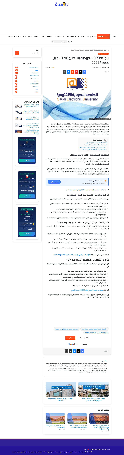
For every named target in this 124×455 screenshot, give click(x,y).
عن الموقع (80, 452)
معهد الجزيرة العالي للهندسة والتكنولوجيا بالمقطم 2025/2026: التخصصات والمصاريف (31, 125)
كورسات (36, 36)
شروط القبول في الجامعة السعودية (96, 332)
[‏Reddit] (72, 72)
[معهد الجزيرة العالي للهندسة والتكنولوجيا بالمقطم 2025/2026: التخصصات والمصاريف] (18, 125)
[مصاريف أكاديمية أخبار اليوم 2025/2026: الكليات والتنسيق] (18, 119)
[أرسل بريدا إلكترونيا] (103, 67)
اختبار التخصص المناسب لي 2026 (35, 452)
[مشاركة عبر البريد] (70, 351)
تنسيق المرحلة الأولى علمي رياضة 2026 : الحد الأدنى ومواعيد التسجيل (31, 112)
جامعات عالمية (71, 36)
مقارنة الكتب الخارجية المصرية (20, 452)
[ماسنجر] (68, 72)
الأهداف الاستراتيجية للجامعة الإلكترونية (94, 329)
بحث (17, 53)
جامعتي (86, 449)
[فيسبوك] (84, 72)
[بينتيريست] (76, 72)
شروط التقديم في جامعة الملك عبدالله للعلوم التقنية (72, 254)
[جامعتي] (62, 4)
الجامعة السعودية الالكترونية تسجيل (96, 143)
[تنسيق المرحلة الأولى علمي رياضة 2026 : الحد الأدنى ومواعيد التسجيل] (18, 112)
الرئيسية (113, 36)
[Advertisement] (62, 20)
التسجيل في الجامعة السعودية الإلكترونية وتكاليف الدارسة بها (84, 189)
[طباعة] (64, 72)
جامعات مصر (81, 36)
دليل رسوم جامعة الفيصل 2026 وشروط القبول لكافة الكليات (78, 426)
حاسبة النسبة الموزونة (14, 36)
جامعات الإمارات (91, 36)
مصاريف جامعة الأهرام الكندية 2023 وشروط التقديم (87, 290)
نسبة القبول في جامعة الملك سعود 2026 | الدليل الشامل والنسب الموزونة (101, 427)
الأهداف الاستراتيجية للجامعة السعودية (96, 145)
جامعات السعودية (103, 36)
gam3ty (105, 67)
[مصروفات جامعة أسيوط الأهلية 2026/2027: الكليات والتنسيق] (18, 106)
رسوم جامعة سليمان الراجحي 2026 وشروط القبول (55, 426)
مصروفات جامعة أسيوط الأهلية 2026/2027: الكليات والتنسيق (31, 105)
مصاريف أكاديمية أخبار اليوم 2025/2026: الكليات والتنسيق (32, 118)
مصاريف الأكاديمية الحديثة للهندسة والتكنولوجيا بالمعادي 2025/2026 (32, 132)
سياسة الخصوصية (68, 452)
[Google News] (73, 344)
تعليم (29, 36)
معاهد (43, 36)
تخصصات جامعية (60, 36)
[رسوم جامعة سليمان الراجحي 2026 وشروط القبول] (55, 418)
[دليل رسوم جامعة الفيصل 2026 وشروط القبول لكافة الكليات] (77, 418)
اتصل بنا (75, 452)
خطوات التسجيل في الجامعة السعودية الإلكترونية (93, 147)
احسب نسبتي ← (54, 182)
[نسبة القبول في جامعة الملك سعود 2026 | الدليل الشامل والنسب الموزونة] (99, 418)
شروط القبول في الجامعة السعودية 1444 (95, 150)
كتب (24, 36)
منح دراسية (50, 36)
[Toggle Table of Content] (105, 140)
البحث (37, 50)
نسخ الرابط (70, 338)
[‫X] (80, 72)
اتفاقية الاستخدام (59, 452)
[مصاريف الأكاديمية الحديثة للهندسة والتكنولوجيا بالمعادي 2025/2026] (18, 131)
